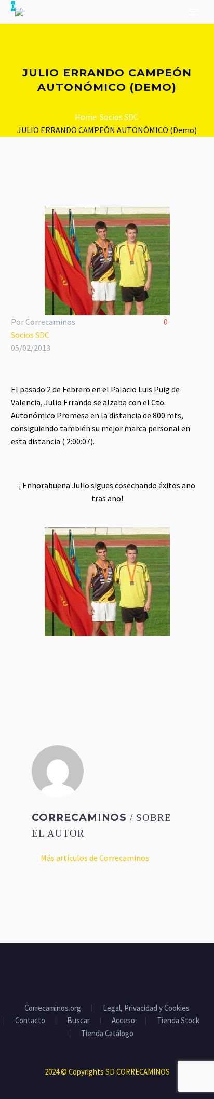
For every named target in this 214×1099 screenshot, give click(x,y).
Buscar (78, 1021)
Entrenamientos (146, 44)
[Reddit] (93, 671)
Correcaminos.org (52, 1008)
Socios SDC (30, 334)
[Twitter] (33, 671)
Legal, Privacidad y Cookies (146, 1008)
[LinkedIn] (78, 671)
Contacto (30, 1021)
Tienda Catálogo (107, 1034)
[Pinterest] (48, 671)
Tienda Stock (178, 1021)
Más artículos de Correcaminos (95, 858)
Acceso (123, 1021)
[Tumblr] (63, 671)
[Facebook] (18, 671)
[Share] (127, 971)
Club (85, 44)
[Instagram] (114, 971)
